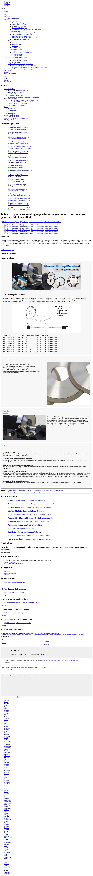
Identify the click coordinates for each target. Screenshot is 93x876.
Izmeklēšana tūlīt (5, 552)
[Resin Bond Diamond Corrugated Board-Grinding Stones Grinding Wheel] (28, 521)
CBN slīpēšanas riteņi (14, 31)
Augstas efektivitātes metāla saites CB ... (19, 148)
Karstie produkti (37, 633)
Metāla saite (15, 46)
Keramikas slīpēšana (78, 634)
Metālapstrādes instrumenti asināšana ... (19, 172)
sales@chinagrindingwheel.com (13, 563)
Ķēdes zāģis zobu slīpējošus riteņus (22, 23)
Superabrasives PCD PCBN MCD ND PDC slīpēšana (27, 29)
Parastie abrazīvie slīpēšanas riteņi (17, 57)
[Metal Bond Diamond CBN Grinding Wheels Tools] (26, 500)
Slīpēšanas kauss (66, 634)
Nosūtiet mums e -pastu (7, 250)
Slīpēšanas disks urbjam (54, 634)
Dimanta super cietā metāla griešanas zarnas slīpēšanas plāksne (26, 492)
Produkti (6, 19)
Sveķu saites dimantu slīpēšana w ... (18, 129)
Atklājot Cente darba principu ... (13, 629)
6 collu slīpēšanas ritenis (40, 634)
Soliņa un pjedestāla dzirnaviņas (21, 59)
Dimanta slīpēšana (13, 21)
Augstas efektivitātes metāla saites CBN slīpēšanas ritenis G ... (30, 518)
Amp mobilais (55, 633)
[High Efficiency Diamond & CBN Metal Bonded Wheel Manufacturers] (29, 535)
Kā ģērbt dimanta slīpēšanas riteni (13, 589)
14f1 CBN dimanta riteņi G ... (16, 181)
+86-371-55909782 (10, 562)
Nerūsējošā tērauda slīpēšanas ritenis (11, 634)
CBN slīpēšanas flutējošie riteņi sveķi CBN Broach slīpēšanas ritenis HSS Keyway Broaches (36, 490)
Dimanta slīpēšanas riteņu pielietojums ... (16, 609)
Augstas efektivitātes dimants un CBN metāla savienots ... (29, 539)
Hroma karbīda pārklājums (19, 28)
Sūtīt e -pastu (4, 638)
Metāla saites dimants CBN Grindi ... (18, 205)
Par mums (7, 16)
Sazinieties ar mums (10, 73)
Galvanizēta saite (16, 44)
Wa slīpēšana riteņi (17, 55)
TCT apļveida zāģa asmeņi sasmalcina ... (19, 195)
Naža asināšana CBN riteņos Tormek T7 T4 (24, 37)
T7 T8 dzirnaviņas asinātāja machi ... (18, 143)
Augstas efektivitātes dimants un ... (18, 138)
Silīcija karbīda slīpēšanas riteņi (21, 51)
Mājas (6, 15)
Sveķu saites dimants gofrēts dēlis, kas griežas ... (25, 525)
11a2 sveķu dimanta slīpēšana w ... (18, 162)
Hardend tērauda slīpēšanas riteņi (21, 36)
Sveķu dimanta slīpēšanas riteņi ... (17, 134)
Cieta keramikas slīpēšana (19, 26)
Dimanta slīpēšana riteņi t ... (16, 167)
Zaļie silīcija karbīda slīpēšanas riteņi (22, 52)
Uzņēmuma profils (13, 18)
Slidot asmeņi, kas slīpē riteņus (20, 39)
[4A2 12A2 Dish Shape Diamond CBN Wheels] (21, 528)
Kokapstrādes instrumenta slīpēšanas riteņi (20, 69)
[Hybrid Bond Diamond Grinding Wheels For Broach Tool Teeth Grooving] (29, 507)
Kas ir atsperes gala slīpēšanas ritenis (14, 599)
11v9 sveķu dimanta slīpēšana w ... (18, 157)
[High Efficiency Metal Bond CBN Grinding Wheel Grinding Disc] (29, 514)
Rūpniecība (7, 70)
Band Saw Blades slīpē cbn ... (16, 190)
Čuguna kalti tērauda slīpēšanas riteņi (22, 34)
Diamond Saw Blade (14, 62)
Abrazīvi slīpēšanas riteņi (15, 49)
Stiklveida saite (16, 47)
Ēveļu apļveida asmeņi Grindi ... (17, 186)
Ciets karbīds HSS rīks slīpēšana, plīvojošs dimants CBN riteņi (29, 67)
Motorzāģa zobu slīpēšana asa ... (17, 176)
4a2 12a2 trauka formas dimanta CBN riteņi (24, 532)
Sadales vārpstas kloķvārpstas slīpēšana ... (20, 209)
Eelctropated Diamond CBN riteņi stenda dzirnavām (27, 33)
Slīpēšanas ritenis (27, 634)
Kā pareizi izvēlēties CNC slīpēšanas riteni (16, 619)
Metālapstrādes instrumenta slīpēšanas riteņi (20, 64)
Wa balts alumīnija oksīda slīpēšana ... (19, 200)
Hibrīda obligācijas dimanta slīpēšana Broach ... (26, 511)
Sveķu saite (15, 42)
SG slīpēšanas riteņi (17, 54)
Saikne (10, 41)
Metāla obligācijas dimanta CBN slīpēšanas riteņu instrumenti (31, 504)
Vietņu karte (46, 633)
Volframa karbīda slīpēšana (19, 24)
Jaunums (6, 72)
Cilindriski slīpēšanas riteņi (19, 60)
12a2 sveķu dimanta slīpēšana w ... (18, 153)
